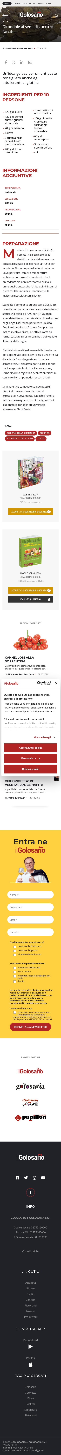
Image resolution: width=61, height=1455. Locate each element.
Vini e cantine (24, 971)
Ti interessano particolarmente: (27, 963)
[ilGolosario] (30, 14)
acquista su (30, 511)
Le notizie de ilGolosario (29, 946)
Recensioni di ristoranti (29, 967)
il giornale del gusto (20, 438)
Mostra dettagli (42, 737)
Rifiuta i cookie (30, 768)
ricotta (44, 433)
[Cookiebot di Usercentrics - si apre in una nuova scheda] (38, 683)
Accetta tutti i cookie (30, 747)
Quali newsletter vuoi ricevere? (27, 942)
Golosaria (16, 3)
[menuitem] (30, 1251)
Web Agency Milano (23, 1447)
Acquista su (30, 599)
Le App (48, 3)
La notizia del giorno (27, 950)
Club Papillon (38, 3)
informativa (24, 1014)
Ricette (21, 981)
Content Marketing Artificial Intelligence (23, 1450)
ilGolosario (7, 3)
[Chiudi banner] (56, 683)
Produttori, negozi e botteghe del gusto (34, 976)
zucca (41, 438)
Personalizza (28, 758)
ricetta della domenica (21, 433)
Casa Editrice (26, 3)
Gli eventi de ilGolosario (29, 954)
